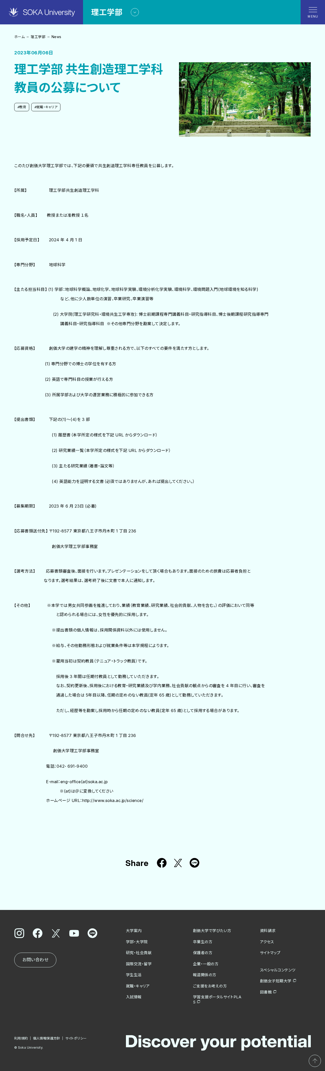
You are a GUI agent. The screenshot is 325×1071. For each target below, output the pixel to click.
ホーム (19, 37)
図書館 (266, 992)
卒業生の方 (202, 941)
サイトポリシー (76, 1038)
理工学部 (38, 37)
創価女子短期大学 (275, 981)
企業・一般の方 (205, 964)
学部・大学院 (137, 941)
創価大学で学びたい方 (212, 930)
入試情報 (134, 997)
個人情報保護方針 (46, 1038)
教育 (21, 107)
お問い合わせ (35, 959)
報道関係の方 (204, 974)
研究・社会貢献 (139, 952)
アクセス (267, 941)
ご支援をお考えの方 (210, 986)
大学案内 (134, 930)
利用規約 (21, 1038)
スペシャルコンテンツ (278, 970)
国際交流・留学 (139, 964)
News (56, 37)
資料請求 (268, 930)
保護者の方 (202, 952)
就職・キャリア (45, 107)
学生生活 (134, 974)
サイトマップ (270, 952)
